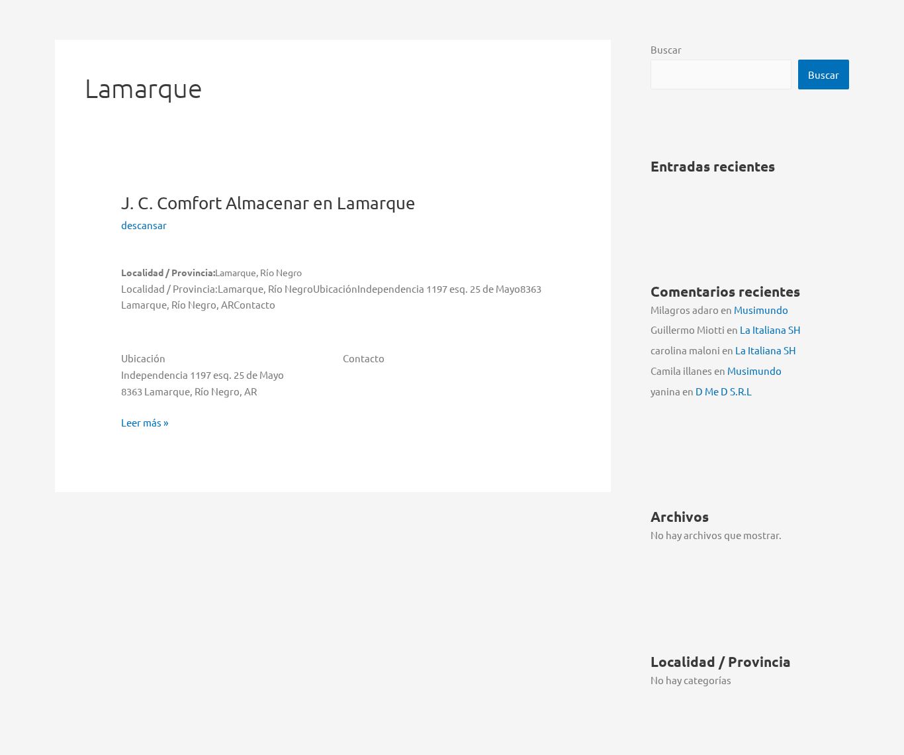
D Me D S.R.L (724, 391)
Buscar (666, 49)
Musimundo (761, 309)
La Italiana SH (770, 329)
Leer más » (144, 423)
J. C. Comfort (268, 203)
